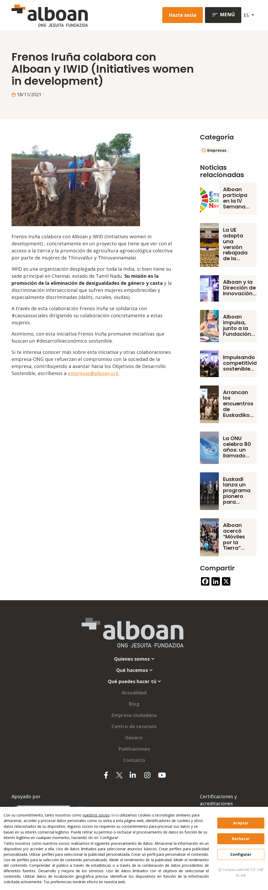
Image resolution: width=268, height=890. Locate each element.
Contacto (134, 760)
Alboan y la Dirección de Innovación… (239, 287)
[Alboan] (58, 15)
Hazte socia (182, 15)
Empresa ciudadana (134, 715)
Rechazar (241, 838)
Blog (134, 704)
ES (247, 15)
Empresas (216, 150)
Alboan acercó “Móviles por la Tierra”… (234, 536)
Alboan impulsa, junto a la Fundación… (239, 325)
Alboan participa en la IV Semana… (236, 198)
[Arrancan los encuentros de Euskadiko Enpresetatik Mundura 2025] (209, 404)
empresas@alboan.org (93, 373)
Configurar (240, 854)
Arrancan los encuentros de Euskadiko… (238, 404)
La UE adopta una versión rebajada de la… (235, 244)
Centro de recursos (134, 726)
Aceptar (241, 822)
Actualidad (134, 692)
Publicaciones (134, 749)
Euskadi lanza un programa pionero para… (236, 490)
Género (134, 737)
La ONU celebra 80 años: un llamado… (237, 447)
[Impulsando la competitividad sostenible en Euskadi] (209, 363)
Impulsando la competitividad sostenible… (243, 363)
